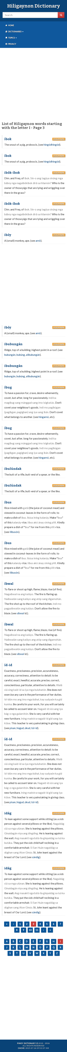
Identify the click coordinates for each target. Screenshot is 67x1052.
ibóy (7, 235)
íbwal (8, 584)
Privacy (12, 44)
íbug (8, 387)
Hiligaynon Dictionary (33, 6)
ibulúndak (12, 469)
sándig (36, 857)
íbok (8, 139)
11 (37, 929)
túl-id (34, 728)
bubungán (9, 354)
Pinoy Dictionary (26, 1043)
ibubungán (13, 344)
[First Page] (6, 924)
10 (30, 929)
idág (8, 813)
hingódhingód (51, 144)
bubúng (20, 354)
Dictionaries (15, 31)
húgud (20, 728)
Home (11, 25)
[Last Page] (50, 930)
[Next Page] (43, 930)
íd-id (8, 665)
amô (38, 240)
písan (13, 728)
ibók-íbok (12, 173)
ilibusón (14, 531)
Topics (11, 38)
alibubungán (33, 354)
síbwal (20, 613)
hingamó (44, 416)
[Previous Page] (13, 924)
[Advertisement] (33, 84)
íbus (7, 502)
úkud (27, 728)
